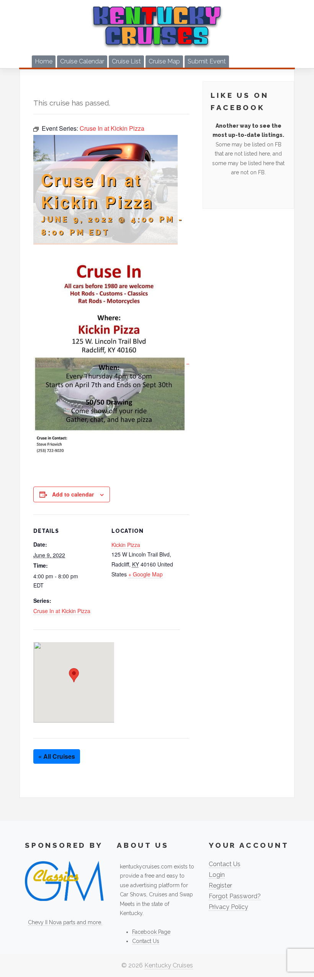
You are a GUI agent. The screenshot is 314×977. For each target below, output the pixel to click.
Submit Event (207, 61)
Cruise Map (164, 61)
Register (220, 885)
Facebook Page (151, 932)
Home (43, 61)
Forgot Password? (235, 896)
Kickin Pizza (125, 545)
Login (217, 874)
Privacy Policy (228, 906)
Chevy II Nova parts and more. (65, 922)
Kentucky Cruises (168, 965)
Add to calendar (73, 494)
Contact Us (145, 941)
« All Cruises (56, 756)
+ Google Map (145, 574)
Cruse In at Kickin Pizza (61, 611)
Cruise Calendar (82, 61)
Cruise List (126, 61)
